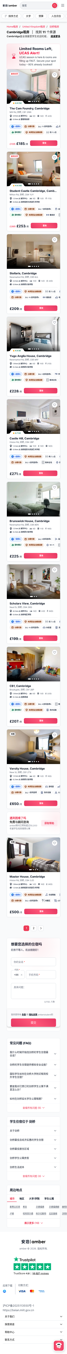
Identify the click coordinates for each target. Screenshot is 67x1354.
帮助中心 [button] (9, 1331)
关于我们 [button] (9, 1316)
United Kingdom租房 (33, 26)
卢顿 (12, 1213)
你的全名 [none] (19, 961)
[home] (10, 5)
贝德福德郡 (54, 1207)
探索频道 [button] (9, 1324)
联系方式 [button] (9, 1339)
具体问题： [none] (20, 987)
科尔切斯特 (41, 1213)
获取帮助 (49, 823)
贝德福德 (40, 1207)
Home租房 (12, 26)
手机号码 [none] (34, 974)
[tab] (12, 1198)
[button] (39, 5)
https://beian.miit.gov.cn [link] (18, 1310)
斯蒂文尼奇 (15, 1207)
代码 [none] (17, 970)
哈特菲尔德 (28, 1213)
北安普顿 (53, 1213)
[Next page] (41, 928)
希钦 (25, 1207)
